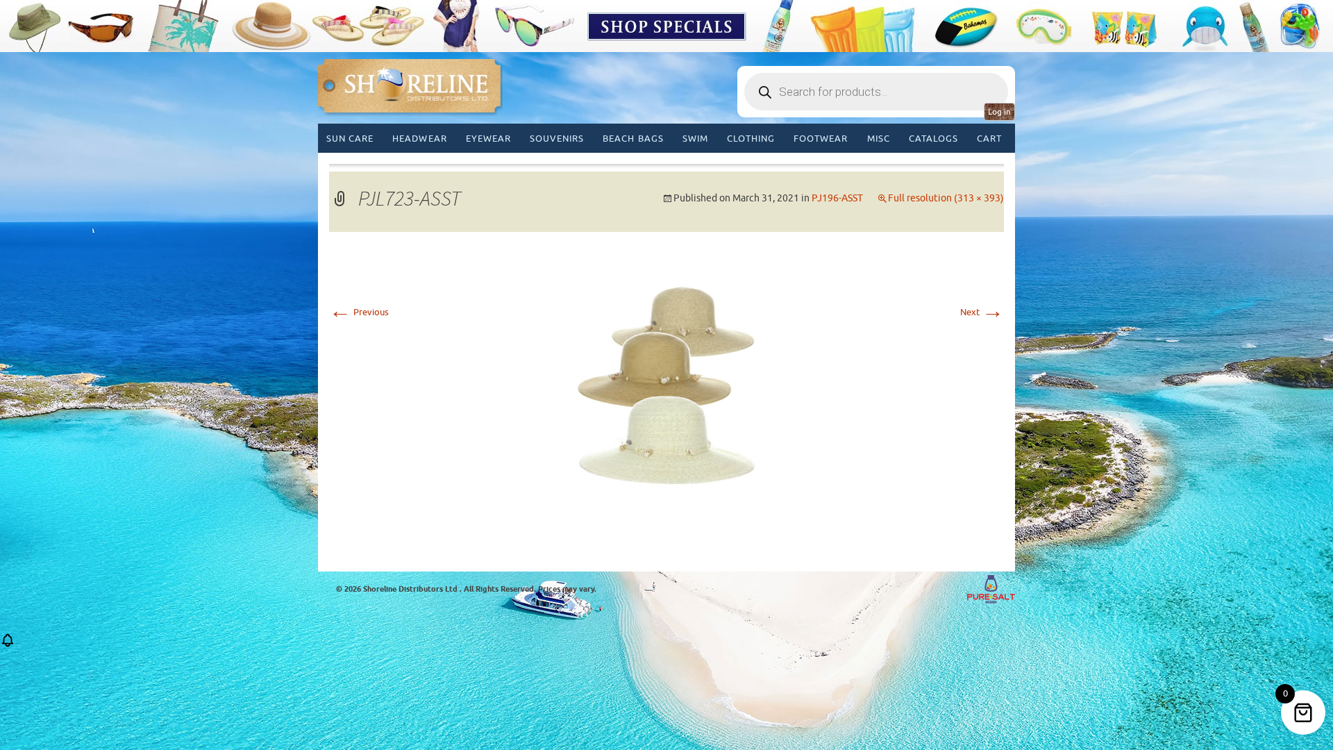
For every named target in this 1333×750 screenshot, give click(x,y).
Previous (359, 312)
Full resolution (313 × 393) (946, 198)
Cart (989, 138)
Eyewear (488, 138)
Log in (999, 111)
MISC (878, 138)
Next (982, 312)
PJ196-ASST (837, 198)
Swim (695, 138)
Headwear (419, 138)
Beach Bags (633, 138)
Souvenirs (557, 138)
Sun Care (350, 138)
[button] (7, 645)
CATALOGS (933, 138)
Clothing (751, 138)
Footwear (821, 138)
